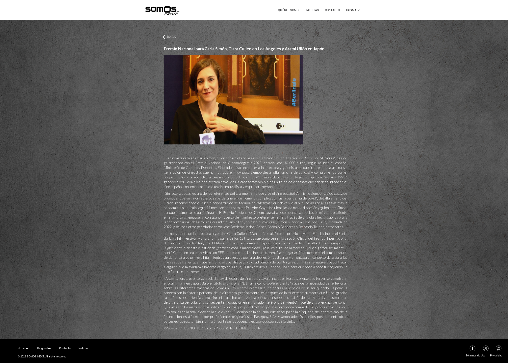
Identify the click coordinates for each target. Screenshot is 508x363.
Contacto (65, 348)
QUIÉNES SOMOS (289, 10)
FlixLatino (23, 348)
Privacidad (496, 355)
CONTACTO (332, 10)
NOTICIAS (312, 10)
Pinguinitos (44, 348)
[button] (353, 10)
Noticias (84, 348)
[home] (162, 10)
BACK (171, 36)
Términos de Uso (475, 355)
